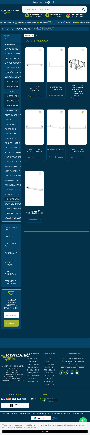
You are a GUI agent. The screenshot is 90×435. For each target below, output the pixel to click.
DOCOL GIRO (10, 129)
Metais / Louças (33, 373)
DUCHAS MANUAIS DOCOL (12, 148)
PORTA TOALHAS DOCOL (12, 185)
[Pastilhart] (10, 12)
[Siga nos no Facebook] (61, 372)
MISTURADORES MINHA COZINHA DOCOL (11, 106)
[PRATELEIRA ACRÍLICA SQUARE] (34, 196)
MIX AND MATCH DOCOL (12, 176)
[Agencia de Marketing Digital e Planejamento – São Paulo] (54, 418)
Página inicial (7, 29)
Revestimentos (33, 364)
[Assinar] (11, 323)
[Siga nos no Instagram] (77, 372)
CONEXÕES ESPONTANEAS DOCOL (12, 72)
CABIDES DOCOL (12, 58)
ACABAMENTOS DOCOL (12, 44)
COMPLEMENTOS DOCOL (12, 68)
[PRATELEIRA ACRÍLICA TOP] (77, 135)
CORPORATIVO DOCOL (10, 77)
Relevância (29, 35)
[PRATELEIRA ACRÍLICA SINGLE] (34, 135)
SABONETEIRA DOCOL (12, 204)
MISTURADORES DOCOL (12, 171)
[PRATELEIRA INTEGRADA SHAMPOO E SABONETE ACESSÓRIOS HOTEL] (77, 73)
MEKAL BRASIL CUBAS (12, 166)
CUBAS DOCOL (11, 110)
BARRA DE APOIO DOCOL (11, 82)
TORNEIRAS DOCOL (12, 213)
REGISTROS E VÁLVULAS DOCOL (10, 194)
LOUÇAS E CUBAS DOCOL (12, 162)
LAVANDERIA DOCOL (12, 157)
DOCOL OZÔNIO (11, 101)
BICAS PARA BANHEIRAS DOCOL (12, 54)
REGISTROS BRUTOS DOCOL (11, 199)
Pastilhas (33, 361)
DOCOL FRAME (11, 124)
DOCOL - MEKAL (23, 29)
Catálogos (49, 384)
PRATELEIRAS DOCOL (12, 190)
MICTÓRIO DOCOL (11, 86)
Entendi (45, 431)
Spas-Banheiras (33, 376)
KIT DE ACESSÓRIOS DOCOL (12, 152)
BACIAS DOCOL (11, 49)
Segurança (49, 367)
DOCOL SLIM (10, 138)
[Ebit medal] (36, 399)
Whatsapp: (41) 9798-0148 (74, 361)
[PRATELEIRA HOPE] (56, 135)
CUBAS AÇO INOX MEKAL (11, 96)
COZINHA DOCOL (10, 91)
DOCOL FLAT (10, 120)
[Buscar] (83, 9)
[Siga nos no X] (66, 372)
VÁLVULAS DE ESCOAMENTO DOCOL (12, 218)
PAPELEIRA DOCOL (12, 180)
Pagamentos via (40, 2)
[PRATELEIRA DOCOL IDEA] (56, 73)
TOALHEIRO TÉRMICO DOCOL (12, 209)
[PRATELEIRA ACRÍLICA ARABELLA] (34, 73)
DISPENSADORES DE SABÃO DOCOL (12, 115)
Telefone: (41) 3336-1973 (75, 358)
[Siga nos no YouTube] (72, 372)
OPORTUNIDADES (33, 358)
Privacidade (49, 370)
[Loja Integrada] (41, 418)
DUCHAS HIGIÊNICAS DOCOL (12, 143)
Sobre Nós (49, 364)
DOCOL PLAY (10, 134)
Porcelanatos (33, 367)
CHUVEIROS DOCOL (12, 63)
